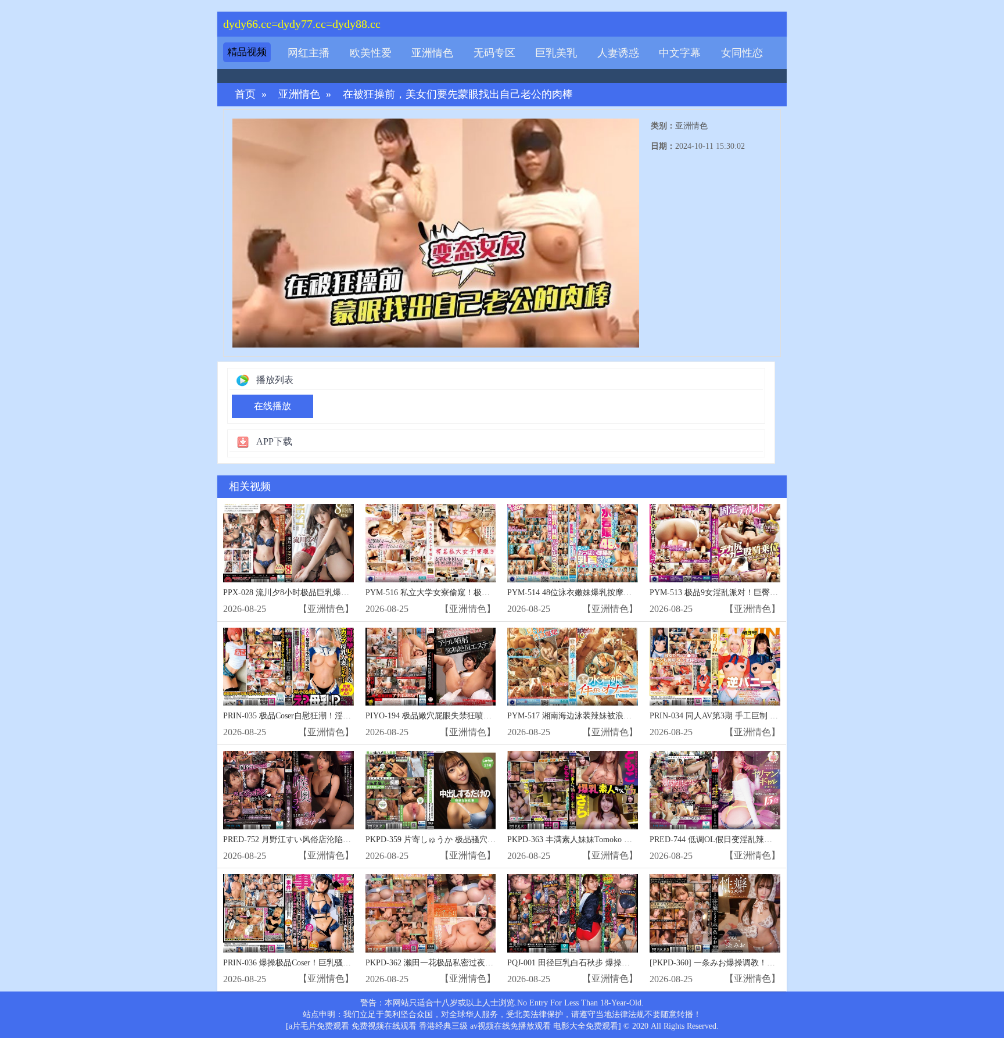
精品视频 (247, 52)
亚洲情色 (432, 53)
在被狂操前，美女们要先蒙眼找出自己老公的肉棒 (458, 94)
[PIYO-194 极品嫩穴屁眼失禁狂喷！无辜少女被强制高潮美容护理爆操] (430, 667)
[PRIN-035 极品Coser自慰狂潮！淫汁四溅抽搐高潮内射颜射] (288, 667)
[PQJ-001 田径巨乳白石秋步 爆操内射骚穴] (572, 913)
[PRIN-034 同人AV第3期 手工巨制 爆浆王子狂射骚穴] (715, 667)
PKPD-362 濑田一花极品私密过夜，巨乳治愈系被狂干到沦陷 (474, 962)
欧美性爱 (371, 53)
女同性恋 (742, 53)
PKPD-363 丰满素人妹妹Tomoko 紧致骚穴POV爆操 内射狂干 (615, 839)
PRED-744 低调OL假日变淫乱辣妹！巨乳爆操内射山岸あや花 (760, 839)
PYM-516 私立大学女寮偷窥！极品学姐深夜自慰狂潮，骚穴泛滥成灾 (488, 592)
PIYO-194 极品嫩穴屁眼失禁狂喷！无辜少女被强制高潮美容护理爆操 (489, 715)
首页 (245, 94)
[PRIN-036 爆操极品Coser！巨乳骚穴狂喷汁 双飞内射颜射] (288, 913)
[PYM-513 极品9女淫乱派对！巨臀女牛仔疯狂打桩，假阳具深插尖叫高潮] (715, 543)
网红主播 (308, 53)
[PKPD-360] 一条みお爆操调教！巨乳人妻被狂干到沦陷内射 (757, 962)
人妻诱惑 (618, 53)
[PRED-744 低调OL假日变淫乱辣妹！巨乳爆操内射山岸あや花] (715, 790)
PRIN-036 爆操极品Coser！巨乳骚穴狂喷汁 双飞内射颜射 (324, 962)
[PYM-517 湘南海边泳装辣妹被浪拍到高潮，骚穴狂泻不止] (572, 667)
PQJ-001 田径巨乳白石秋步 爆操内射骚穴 (580, 962)
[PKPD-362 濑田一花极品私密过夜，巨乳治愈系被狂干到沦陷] (430, 913)
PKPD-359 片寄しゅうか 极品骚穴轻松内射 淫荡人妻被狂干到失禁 (484, 839)
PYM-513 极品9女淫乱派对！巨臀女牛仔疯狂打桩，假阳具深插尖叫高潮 (779, 592)
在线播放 (272, 406)
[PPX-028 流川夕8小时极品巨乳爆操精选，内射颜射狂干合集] (288, 543)
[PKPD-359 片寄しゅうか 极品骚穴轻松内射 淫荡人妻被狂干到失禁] (430, 790)
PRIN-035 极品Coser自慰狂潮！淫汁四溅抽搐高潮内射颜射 (327, 715)
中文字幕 (680, 53)
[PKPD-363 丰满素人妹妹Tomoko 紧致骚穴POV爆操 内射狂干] (572, 790)
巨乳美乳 (556, 53)
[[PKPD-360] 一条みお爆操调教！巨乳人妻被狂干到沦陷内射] (715, 913)
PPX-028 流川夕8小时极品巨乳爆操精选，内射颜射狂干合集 (331, 592)
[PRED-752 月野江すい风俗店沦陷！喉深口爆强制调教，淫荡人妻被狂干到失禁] (288, 790)
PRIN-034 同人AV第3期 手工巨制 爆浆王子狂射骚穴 (742, 715)
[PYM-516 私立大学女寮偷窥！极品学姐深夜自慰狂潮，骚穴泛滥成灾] (430, 543)
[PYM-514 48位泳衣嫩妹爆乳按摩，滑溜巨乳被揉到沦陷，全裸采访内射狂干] (572, 543)
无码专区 (494, 53)
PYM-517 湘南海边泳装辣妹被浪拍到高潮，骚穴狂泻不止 (610, 715)
